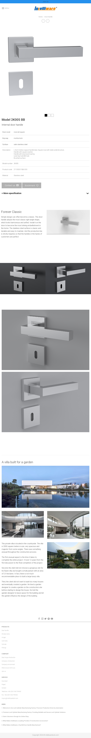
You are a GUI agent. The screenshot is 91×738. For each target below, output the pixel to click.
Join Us (45, 2)
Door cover (6, 132)
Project (4, 684)
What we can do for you (8, 668)
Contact (4, 688)
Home (41, 17)
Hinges (4, 637)
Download (4, 681)
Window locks (6, 634)
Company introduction (8, 661)
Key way (5, 138)
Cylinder (4, 644)
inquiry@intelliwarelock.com (10, 698)
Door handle (48, 17)
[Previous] (6, 68)
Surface (5, 144)
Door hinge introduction (8, 657)
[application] (68, 222)
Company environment (8, 664)
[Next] (85, 68)
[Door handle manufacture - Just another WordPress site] (45, 8)
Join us (4, 671)
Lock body (5, 641)
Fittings (4, 648)
